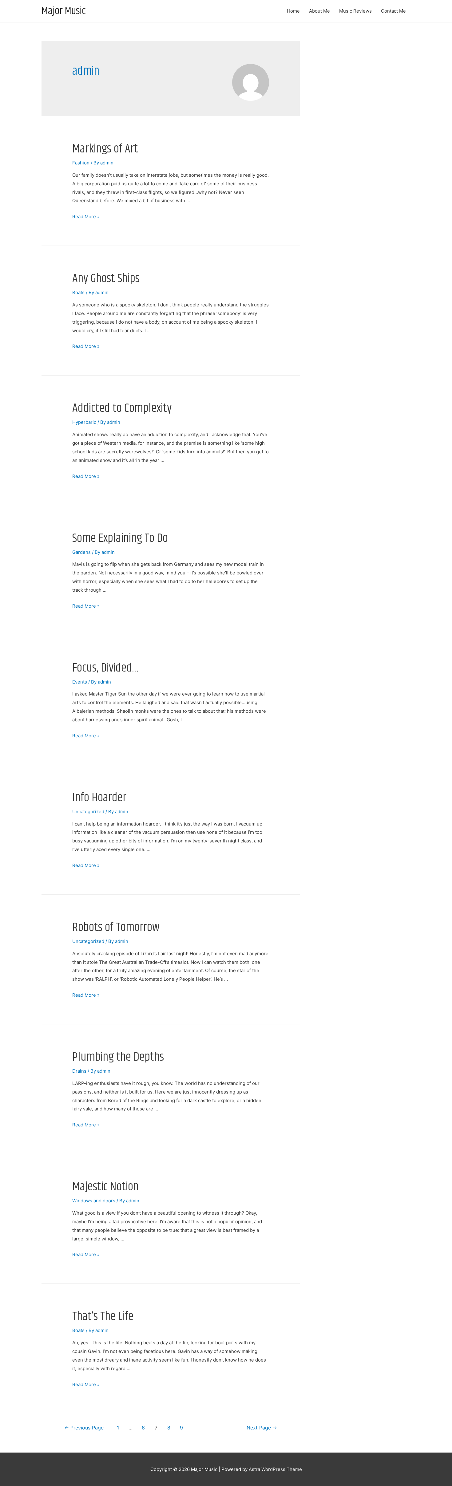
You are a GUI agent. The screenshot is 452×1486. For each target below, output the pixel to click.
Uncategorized (88, 811)
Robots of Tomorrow (116, 927)
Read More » (86, 216)
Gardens (81, 552)
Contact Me (393, 11)
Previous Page (84, 1428)
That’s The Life (102, 1316)
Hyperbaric (84, 422)
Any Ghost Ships (106, 278)
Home (293, 11)
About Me (319, 11)
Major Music (64, 11)
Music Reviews (355, 11)
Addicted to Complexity (122, 408)
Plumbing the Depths (118, 1057)
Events (79, 682)
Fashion (80, 163)
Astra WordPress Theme (275, 1469)
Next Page (262, 1428)
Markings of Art (105, 149)
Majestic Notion (105, 1186)
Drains (79, 1071)
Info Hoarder (99, 797)
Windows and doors (93, 1201)
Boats (78, 292)
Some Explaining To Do (120, 538)
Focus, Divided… (105, 668)
